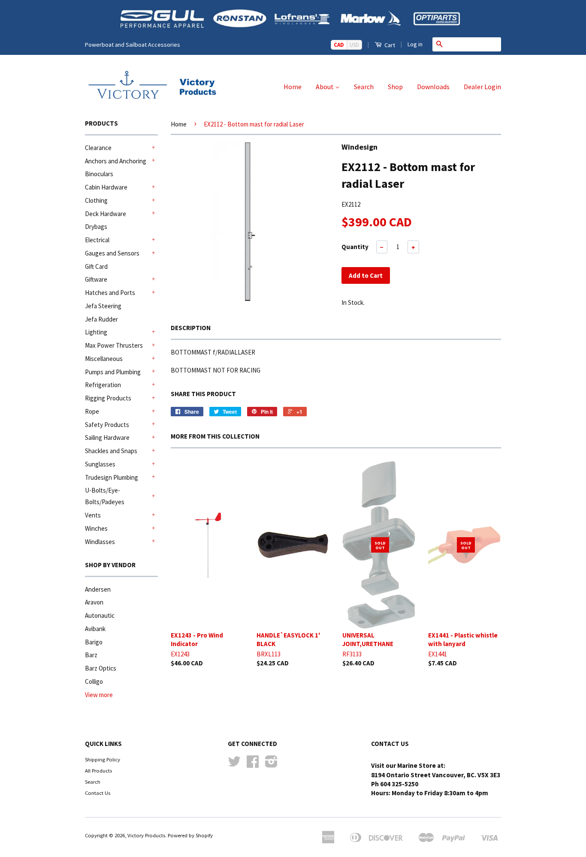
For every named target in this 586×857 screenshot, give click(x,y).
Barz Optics (100, 668)
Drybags (96, 227)
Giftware (96, 279)
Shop (395, 86)
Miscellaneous (104, 359)
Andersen (98, 589)
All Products (98, 770)
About (325, 86)
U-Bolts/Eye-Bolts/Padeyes (104, 496)
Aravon (94, 602)
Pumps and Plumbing (113, 372)
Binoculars (99, 174)
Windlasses (100, 542)
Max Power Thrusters (114, 345)
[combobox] (473, 44)
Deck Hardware (105, 214)
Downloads (433, 86)
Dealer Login (482, 86)
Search (364, 86)
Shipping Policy (102, 759)
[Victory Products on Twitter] (234, 764)
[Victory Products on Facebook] (252, 764)
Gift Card (96, 266)
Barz (91, 655)
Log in (415, 44)
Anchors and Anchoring (115, 161)
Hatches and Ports (110, 293)
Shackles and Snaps (111, 451)
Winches (96, 528)
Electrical (97, 240)
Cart (389, 45)
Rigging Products (108, 398)
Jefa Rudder (101, 319)
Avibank (95, 629)
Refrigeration (103, 385)
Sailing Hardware (107, 437)
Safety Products (107, 425)
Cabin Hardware (106, 187)
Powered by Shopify (190, 835)
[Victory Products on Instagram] (271, 764)
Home (293, 86)
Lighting (96, 332)
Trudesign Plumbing (111, 477)
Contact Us (97, 792)
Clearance (98, 148)
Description (191, 328)
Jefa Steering (103, 306)
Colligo (94, 681)
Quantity (355, 247)
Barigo (94, 642)
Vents (93, 515)
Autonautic (100, 615)
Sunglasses (100, 464)
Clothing (96, 200)
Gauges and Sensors (112, 253)
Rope (92, 411)
